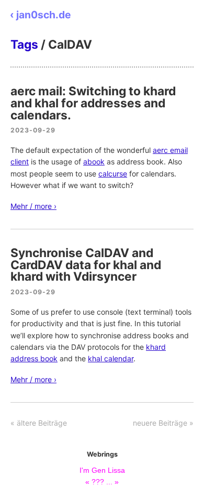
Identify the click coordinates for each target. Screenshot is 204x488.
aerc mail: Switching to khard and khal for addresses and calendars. (93, 103)
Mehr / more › (33, 206)
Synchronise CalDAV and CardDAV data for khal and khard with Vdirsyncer (85, 265)
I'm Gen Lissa (102, 470)
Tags (24, 44)
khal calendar (110, 358)
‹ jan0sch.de (40, 14)
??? (98, 482)
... (109, 482)
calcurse (112, 173)
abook (94, 161)
